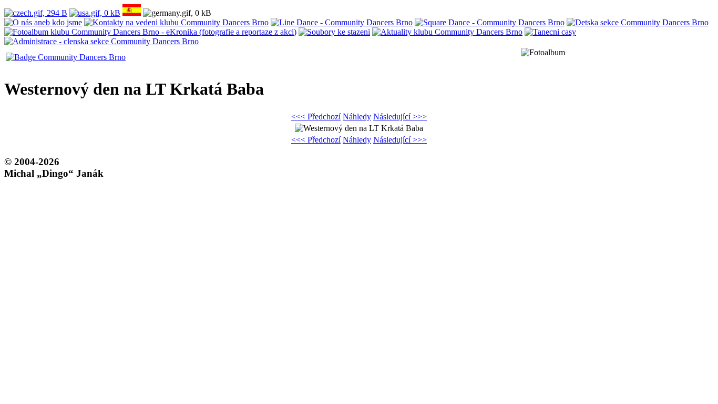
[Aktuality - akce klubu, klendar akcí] (447, 31)
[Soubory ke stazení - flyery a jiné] (334, 31)
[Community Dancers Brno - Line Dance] (342, 22)
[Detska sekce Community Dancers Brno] (638, 22)
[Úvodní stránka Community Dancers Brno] (66, 57)
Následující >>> (400, 116)
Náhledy (357, 116)
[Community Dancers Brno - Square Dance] (490, 22)
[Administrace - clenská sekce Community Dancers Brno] (101, 41)
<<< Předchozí (316, 116)
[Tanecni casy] (550, 31)
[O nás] (43, 22)
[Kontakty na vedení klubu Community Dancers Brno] (176, 22)
